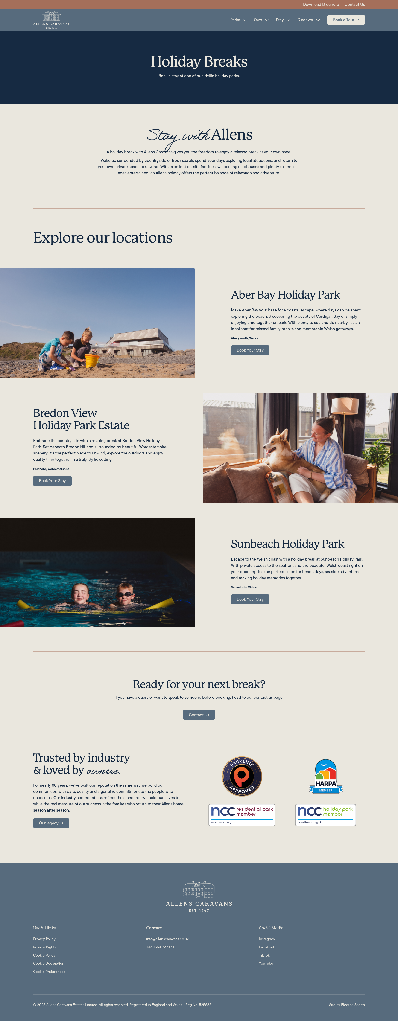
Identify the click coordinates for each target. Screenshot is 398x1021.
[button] (238, 20)
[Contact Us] (199, 715)
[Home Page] (51, 20)
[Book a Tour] (346, 20)
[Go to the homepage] (199, 896)
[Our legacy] (51, 823)
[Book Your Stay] (250, 350)
